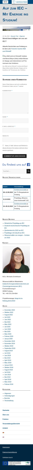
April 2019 (7, 360)
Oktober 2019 (8, 346)
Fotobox (5, 419)
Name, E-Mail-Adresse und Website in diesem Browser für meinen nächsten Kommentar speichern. (15, 148)
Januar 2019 (8, 365)
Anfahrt (5, 428)
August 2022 (8, 315)
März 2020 (7, 334)
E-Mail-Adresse (9, 126)
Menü (5, 2)
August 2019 (8, 350)
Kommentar (7, 90)
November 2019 (9, 343)
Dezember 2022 (9, 310)
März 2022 (7, 324)
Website (6, 136)
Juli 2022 (7, 317)
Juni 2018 (7, 374)
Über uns (6, 415)
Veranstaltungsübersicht (11, 423)
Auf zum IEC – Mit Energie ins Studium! (15, 14)
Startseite (6, 410)
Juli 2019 (7, 353)
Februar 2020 (8, 336)
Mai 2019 (7, 358)
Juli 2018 (7, 372)
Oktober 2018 (8, 367)
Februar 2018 (8, 384)
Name (5, 117)
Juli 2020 (7, 326)
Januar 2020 (8, 338)
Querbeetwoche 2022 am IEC (14, 230)
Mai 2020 (7, 331)
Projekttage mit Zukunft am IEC (14, 233)
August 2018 (8, 370)
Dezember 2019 (9, 341)
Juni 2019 (7, 355)
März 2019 (7, 362)
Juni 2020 (7, 329)
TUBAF (20, 2)
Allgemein (22, 36)
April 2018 (7, 379)
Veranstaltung (8, 400)
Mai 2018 (7, 377)
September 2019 (9, 348)
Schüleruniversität (20, 190)
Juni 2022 (7, 319)
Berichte (7, 398)
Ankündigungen (9, 396)
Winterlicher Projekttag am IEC (14, 223)
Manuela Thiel (15, 36)
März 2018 (7, 382)
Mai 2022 (7, 322)
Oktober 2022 (8, 312)
